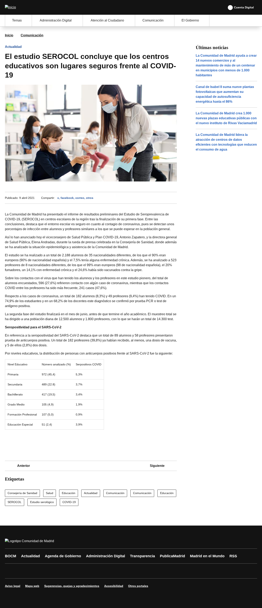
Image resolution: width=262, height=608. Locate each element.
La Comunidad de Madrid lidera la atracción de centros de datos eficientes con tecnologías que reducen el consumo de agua (226, 142)
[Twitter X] (35, 571)
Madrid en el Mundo (207, 556)
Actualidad (13, 46)
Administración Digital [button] (56, 20)
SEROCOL (14, 502)
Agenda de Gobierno (63, 556)
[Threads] (121, 571)
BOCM (10, 556)
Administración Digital (105, 556)
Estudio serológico (42, 502)
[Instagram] (23, 571)
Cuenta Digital (244, 7)
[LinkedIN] (60, 571)
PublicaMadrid (172, 556)
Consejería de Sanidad (22, 493)
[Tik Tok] (84, 571)
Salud (49, 493)
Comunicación (32, 35)
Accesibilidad (113, 586)
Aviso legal (12, 586)
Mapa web (32, 586)
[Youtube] (47, 571)
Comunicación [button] (153, 20)
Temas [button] (17, 20)
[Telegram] (109, 571)
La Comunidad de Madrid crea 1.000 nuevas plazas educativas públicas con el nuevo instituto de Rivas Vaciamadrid (226, 118)
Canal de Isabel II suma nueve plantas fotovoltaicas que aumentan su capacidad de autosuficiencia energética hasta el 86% (225, 94)
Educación (68, 493)
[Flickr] (96, 571)
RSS (233, 556)
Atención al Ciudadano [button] (107, 20)
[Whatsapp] (72, 571)
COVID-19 (69, 502)
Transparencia (142, 556)
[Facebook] (10, 571)
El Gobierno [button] (190, 20)
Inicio (9, 35)
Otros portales (138, 586)
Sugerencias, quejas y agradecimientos (71, 586)
